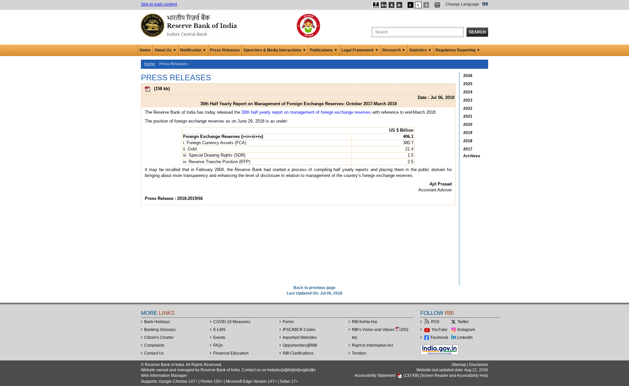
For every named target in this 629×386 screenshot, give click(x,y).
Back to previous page (314, 287)
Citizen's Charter (159, 337)
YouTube (439, 329)
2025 (467, 84)
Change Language (462, 4)
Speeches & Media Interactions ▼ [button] (274, 50)
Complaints (154, 345)
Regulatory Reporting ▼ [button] (457, 50)
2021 (467, 116)
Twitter (463, 321)
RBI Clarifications (298, 353)
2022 (467, 108)
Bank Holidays (157, 321)
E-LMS (219, 329)
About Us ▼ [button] (165, 50)
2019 (467, 132)
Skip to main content (159, 4)
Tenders (359, 353)
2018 (467, 141)
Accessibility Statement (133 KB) (387, 375)
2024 (467, 92)
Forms (288, 321)
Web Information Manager (164, 375)
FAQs (218, 345)
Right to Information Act (372, 345)
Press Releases (225, 50)
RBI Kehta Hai (364, 321)
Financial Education (231, 353)
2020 (467, 124)
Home (145, 50)
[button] (375, 5)
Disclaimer (478, 364)
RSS (435, 321)
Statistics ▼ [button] (420, 50)
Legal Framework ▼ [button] (360, 50)
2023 (467, 100)
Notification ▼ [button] (193, 50)
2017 (467, 149)
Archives (471, 156)
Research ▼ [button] (394, 50)
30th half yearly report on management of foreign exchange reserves (306, 112)
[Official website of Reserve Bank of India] (190, 25)
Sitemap (458, 364)
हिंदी (485, 4)
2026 (467, 75)
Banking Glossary (160, 329)
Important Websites (300, 337)
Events (219, 337)
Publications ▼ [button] (324, 50)
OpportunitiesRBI (300, 345)
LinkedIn (465, 337)
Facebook (439, 337)
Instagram (466, 329)
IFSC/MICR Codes (299, 329)
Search (477, 32)
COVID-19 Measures (231, 321)
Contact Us (154, 353)
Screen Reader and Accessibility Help (454, 375)
